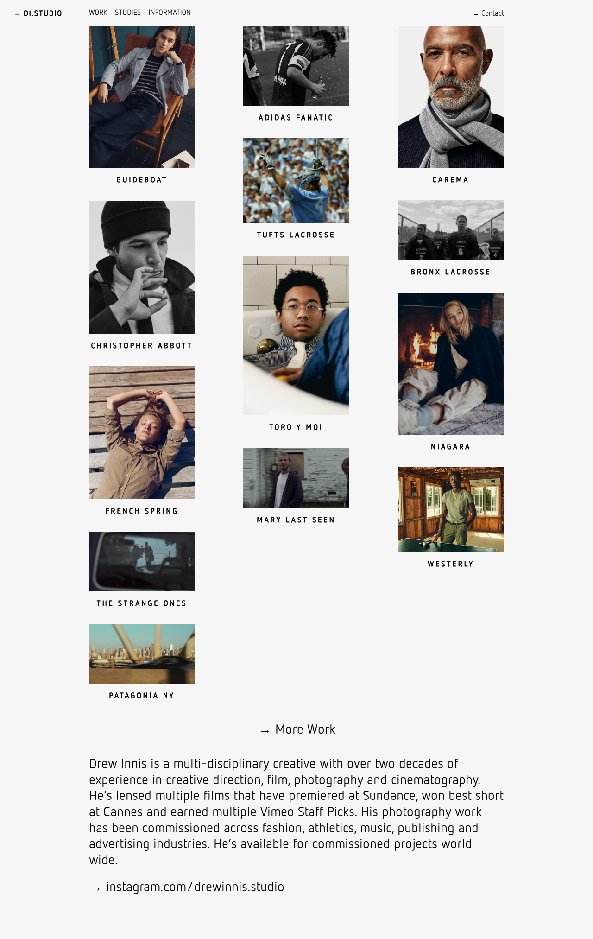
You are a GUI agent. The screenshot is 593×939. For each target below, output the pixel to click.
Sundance (389, 795)
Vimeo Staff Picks (307, 811)
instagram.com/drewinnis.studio (195, 886)
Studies (128, 12)
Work (98, 12)
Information (170, 12)
